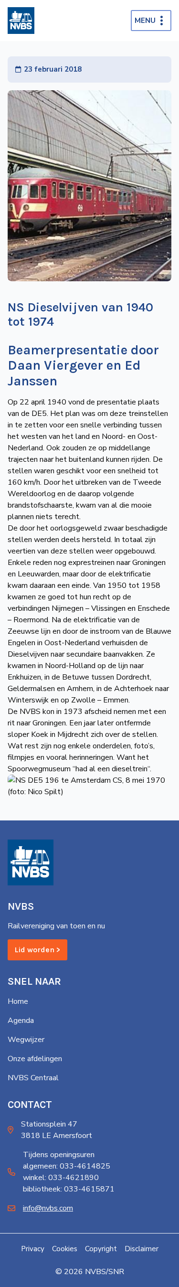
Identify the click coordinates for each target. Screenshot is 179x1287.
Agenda (21, 1020)
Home (18, 1001)
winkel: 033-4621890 (61, 1177)
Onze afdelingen (35, 1058)
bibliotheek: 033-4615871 (69, 1189)
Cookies (64, 1249)
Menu (145, 20)
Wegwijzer (26, 1039)
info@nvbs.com (48, 1208)
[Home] (21, 20)
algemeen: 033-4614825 (66, 1166)
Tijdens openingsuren (59, 1154)
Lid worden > (37, 949)
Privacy (32, 1249)
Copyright (101, 1249)
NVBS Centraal (33, 1078)
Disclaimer (141, 1249)
